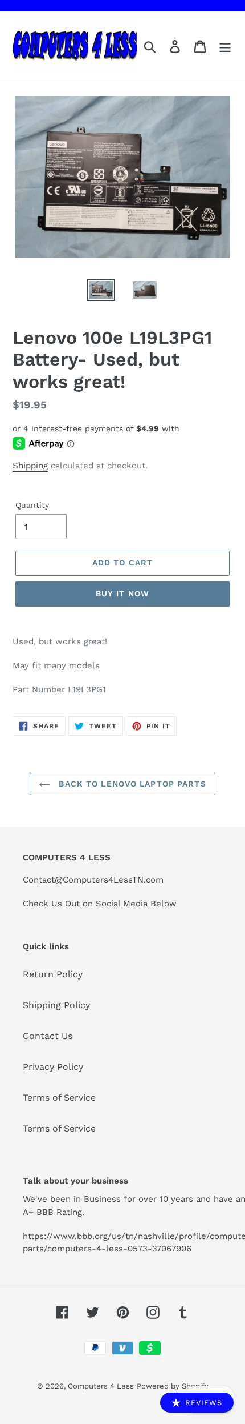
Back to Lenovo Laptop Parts (131, 783)
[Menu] (225, 46)
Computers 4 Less (101, 1386)
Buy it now (122, 593)
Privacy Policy (53, 1066)
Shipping (30, 465)
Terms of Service (59, 1097)
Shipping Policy (56, 1005)
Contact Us (47, 1035)
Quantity (32, 505)
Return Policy (53, 974)
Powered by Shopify (173, 1386)
